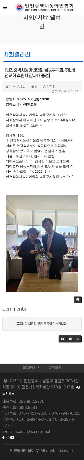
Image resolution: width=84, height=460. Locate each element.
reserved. (65, 451)
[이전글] (62, 338)
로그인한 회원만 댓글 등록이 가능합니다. (42, 323)
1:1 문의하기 (52, 368)
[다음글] (70, 338)
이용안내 (29, 368)
